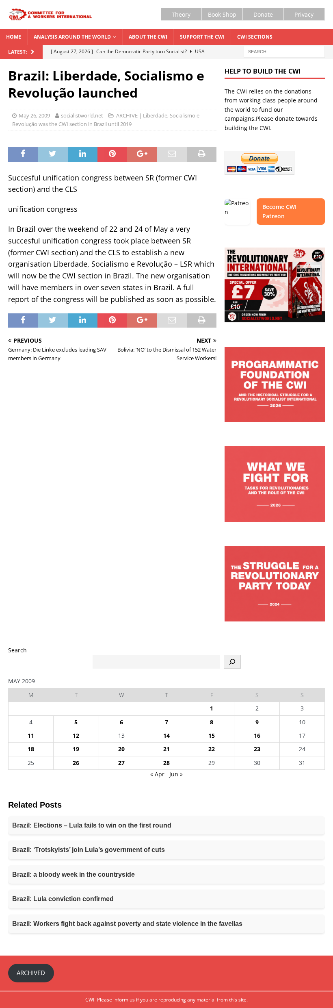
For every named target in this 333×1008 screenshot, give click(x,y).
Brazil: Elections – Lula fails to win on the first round (91, 825)
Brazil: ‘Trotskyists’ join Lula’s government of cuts (88, 849)
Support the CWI (202, 36)
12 (76, 735)
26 (76, 763)
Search (17, 650)
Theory (181, 14)
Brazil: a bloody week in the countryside (73, 874)
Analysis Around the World (72, 36)
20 (121, 749)
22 (211, 749)
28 (166, 763)
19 (76, 749)
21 (166, 749)
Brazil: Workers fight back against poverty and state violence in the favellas (127, 923)
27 (121, 763)
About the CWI (148, 36)
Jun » (176, 774)
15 (211, 735)
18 (31, 749)
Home (13, 36)
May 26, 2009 (34, 115)
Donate (263, 14)
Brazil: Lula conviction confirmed (63, 898)
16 (257, 735)
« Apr (157, 774)
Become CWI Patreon (279, 211)
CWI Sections (254, 36)
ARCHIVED (31, 973)
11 (31, 735)
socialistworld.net (82, 115)
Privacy (304, 14)
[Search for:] (284, 51)
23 (257, 749)
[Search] (232, 662)
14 (166, 735)
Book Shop (222, 14)
